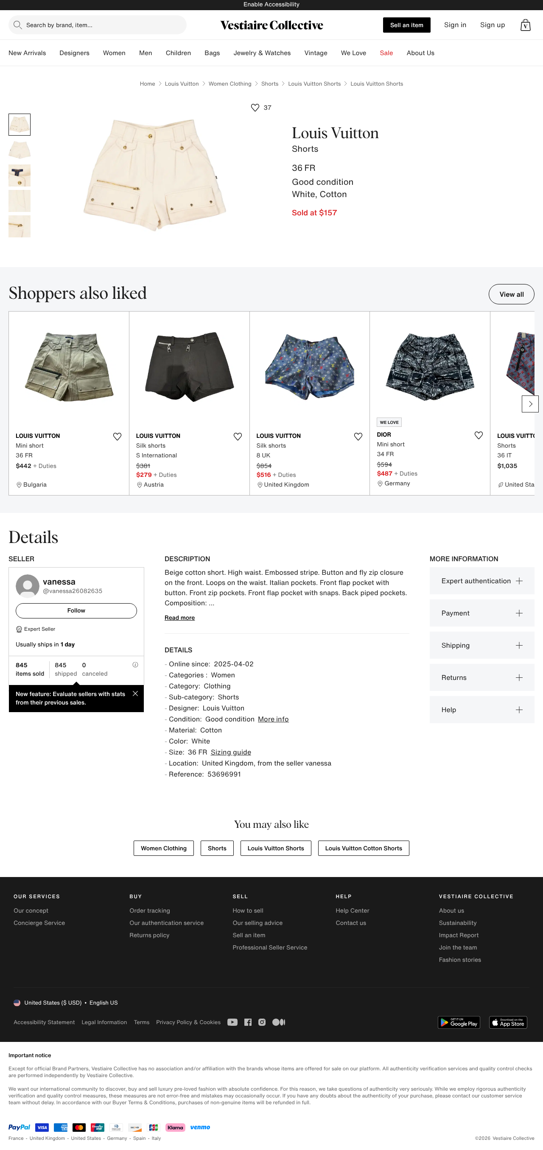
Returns (454, 677)
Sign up (492, 24)
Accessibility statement (44, 1022)
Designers (74, 53)
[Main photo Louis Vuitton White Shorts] (19, 125)
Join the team (458, 947)
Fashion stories (460, 959)
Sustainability (458, 923)
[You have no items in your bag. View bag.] (526, 25)
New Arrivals (27, 53)
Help (449, 709)
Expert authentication (476, 581)
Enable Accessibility (271, 4)
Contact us (351, 923)
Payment (456, 613)
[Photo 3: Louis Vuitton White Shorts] (19, 175)
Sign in (455, 24)
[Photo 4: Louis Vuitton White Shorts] (19, 201)
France (16, 1138)
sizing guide (231, 752)
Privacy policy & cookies (188, 1022)
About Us (420, 53)
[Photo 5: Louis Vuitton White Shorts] (19, 226)
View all (511, 294)
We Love (354, 53)
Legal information (104, 1022)
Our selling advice (257, 923)
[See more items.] (530, 403)
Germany (117, 1138)
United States (86, 1138)
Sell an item (406, 24)
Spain (139, 1138)
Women (114, 53)
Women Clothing (230, 84)
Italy (156, 1138)
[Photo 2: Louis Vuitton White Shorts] (19, 150)
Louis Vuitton (182, 84)
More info (273, 719)
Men (145, 53)
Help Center (352, 910)
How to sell (247, 910)
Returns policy (149, 935)
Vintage (315, 53)
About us (451, 910)
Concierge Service (39, 923)
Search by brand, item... (59, 24)
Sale (386, 53)
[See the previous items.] (12, 403)
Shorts (269, 84)
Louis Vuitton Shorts (314, 84)
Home (147, 84)
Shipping (456, 645)
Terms (141, 1022)
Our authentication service (166, 923)
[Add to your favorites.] (117, 437)
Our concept (31, 910)
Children (178, 53)
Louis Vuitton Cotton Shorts (363, 848)
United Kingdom (47, 1138)
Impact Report (459, 935)
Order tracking (149, 910)
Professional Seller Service (269, 947)
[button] (526, 25)
